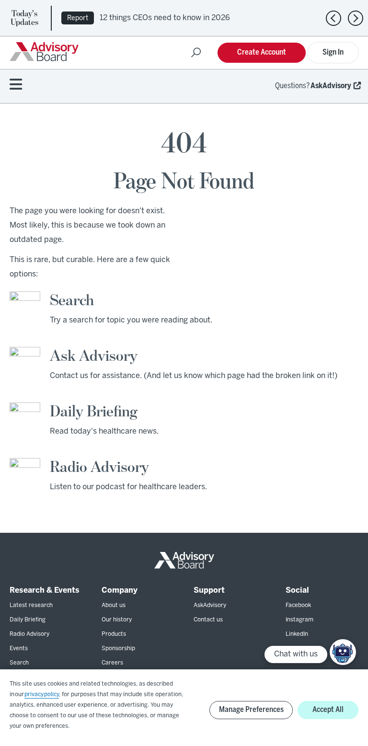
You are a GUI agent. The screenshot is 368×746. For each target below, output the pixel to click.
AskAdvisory (330, 86)
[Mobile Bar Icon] (16, 85)
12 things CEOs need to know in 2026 (165, 18)
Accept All (328, 709)
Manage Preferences (251, 709)
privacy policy (41, 694)
